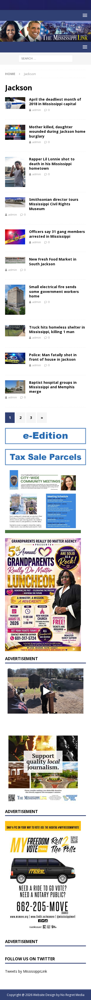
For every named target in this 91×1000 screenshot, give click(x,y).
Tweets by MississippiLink (26, 971)
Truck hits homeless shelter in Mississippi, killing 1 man (57, 329)
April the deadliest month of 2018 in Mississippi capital (55, 101)
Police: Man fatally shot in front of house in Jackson (53, 357)
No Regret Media (72, 995)
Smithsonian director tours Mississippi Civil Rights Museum (53, 204)
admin (36, 110)
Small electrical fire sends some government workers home (54, 291)
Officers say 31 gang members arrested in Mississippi (57, 233)
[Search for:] (45, 58)
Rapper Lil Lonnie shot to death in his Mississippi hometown (52, 163)
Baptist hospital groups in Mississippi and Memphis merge (53, 387)
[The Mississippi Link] (45, 38)
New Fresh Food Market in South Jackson (52, 261)
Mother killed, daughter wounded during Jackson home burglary (57, 131)
